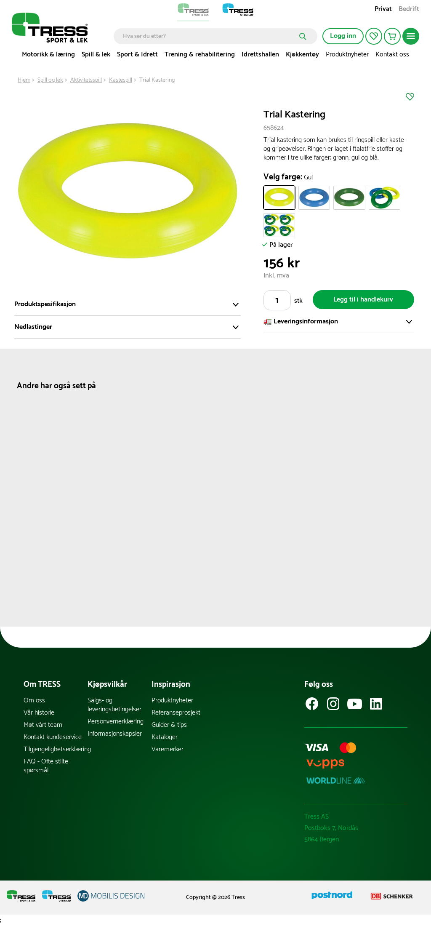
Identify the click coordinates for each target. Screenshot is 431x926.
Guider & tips (169, 725)
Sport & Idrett (137, 54)
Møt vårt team (43, 725)
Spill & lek (96, 54)
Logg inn (343, 36)
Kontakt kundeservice (53, 737)
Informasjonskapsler (115, 733)
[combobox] (209, 36)
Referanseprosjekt (176, 712)
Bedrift (409, 10)
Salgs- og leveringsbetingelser (114, 705)
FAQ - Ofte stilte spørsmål (46, 766)
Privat (383, 10)
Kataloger (165, 737)
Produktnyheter (347, 54)
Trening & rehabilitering (200, 54)
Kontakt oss (392, 54)
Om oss (34, 700)
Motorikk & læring (48, 54)
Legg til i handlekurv (363, 299)
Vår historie (39, 712)
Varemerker (168, 749)
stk (298, 301)
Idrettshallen (260, 54)
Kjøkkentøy (302, 54)
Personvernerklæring (116, 721)
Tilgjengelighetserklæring (56, 749)
